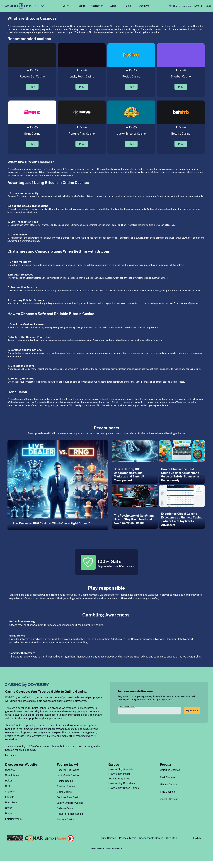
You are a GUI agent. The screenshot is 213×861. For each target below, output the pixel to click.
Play (32, 86)
